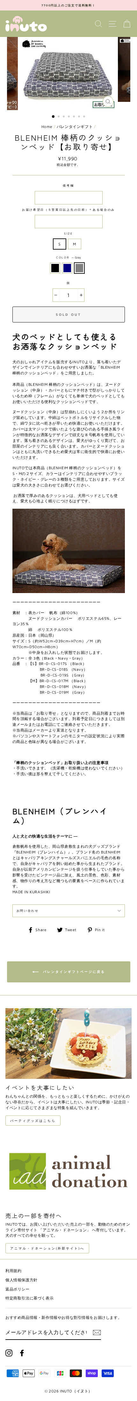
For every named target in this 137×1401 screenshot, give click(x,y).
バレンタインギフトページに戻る (73, 971)
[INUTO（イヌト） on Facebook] (21, 1352)
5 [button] (74, 117)
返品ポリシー (17, 1289)
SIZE (68, 233)
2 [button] (59, 117)
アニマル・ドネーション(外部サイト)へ (47, 1248)
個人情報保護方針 (21, 1280)
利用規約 (13, 1271)
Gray (79, 268)
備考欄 (68, 185)
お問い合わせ (28, 910)
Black (55, 268)
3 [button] (64, 117)
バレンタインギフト (75, 126)
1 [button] (53, 116)
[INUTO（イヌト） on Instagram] (8, 1352)
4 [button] (69, 117)
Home (47, 126)
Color (68, 257)
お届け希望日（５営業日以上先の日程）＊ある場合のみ (68, 209)
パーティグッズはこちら (33, 1120)
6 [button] (79, 117)
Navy (67, 268)
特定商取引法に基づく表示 (29, 1298)
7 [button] (84, 117)
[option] (68, 5)
